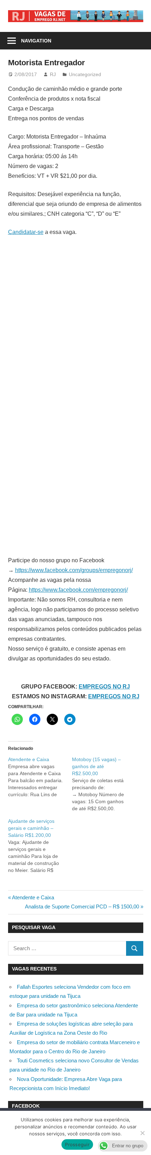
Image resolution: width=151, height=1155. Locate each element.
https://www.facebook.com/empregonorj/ (78, 590)
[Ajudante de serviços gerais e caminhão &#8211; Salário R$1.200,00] (40, 846)
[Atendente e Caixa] (40, 777)
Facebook (26, 1106)
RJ (53, 74)
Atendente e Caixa (33, 897)
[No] (142, 1132)
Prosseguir (77, 1144)
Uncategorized (85, 74)
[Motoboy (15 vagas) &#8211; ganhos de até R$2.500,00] (104, 784)
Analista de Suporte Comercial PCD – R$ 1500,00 (82, 906)
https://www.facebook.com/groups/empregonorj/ (74, 570)
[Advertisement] (75, 321)
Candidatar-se (26, 232)
